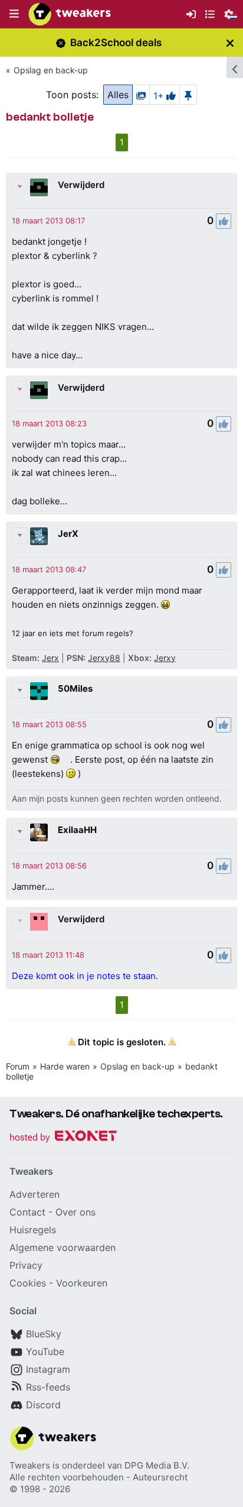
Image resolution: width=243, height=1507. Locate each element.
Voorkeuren (81, 1283)
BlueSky (43, 1334)
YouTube (45, 1351)
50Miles (75, 688)
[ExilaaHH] (39, 832)
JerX (68, 533)
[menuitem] (191, 14)
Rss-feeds (48, 1387)
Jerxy (165, 658)
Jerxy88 (104, 658)
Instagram (48, 1369)
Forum (17, 1066)
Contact (27, 1212)
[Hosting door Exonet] (63, 1137)
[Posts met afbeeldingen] (141, 94)
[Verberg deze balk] (230, 43)
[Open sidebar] (234, 67)
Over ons (75, 1212)
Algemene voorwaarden (62, 1247)
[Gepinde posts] (188, 94)
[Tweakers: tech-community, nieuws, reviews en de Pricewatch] (70, 14)
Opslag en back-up (51, 70)
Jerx (50, 658)
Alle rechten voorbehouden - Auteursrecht (98, 1477)
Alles (118, 95)
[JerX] (39, 536)
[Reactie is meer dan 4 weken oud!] (48, 220)
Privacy (25, 1265)
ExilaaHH (77, 829)
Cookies (27, 1283)
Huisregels (32, 1230)
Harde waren (65, 1066)
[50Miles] (39, 691)
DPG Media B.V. (156, 1465)
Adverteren (34, 1194)
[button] (14, 14)
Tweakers (29, 1465)
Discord (43, 1405)
